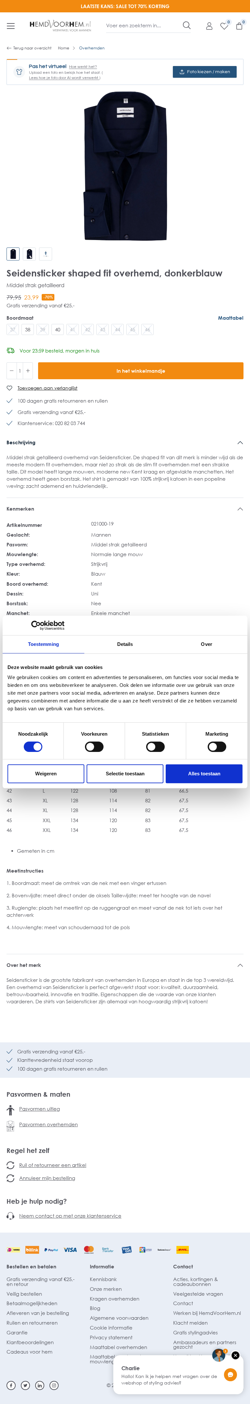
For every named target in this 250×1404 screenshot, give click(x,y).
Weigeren (46, 773)
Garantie (17, 1332)
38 (27, 329)
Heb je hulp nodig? (37, 1201)
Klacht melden (190, 1323)
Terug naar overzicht (32, 48)
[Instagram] (54, 1385)
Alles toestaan (204, 773)
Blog (95, 1308)
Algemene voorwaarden (119, 1318)
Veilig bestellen (24, 1294)
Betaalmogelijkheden (32, 1303)
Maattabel (230, 318)
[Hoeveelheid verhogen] (28, 370)
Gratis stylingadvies (195, 1332)
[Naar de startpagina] (60, 26)
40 (57, 329)
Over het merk (24, 965)
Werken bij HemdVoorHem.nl (207, 1313)
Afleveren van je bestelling (38, 1313)
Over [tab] (206, 644)
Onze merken (106, 1289)
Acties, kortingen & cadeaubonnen (195, 1281)
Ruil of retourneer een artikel (52, 1165)
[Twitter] (25, 1385)
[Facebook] (11, 1385)
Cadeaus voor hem (29, 1352)
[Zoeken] (187, 25)
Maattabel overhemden (118, 1347)
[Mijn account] (206, 26)
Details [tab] (125, 644)
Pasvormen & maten (38, 1094)
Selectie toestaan (125, 773)
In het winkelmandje (141, 371)
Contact (183, 1266)
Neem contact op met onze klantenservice (70, 1216)
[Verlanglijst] (221, 26)
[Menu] (11, 26)
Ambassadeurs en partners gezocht (204, 1344)
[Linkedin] (39, 1385)
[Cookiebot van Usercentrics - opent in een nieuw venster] (35, 625)
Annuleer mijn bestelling (47, 1178)
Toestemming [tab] (43, 644)
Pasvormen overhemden (48, 1124)
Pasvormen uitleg (39, 1109)
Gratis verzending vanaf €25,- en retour (41, 1281)
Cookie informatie (111, 1327)
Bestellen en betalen (31, 1266)
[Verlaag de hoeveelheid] (12, 370)
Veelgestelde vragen (198, 1294)
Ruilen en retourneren (32, 1323)
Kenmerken (20, 509)
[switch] (94, 747)
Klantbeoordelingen (30, 1342)
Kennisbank (103, 1279)
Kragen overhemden (114, 1299)
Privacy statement (111, 1337)
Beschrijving (21, 442)
